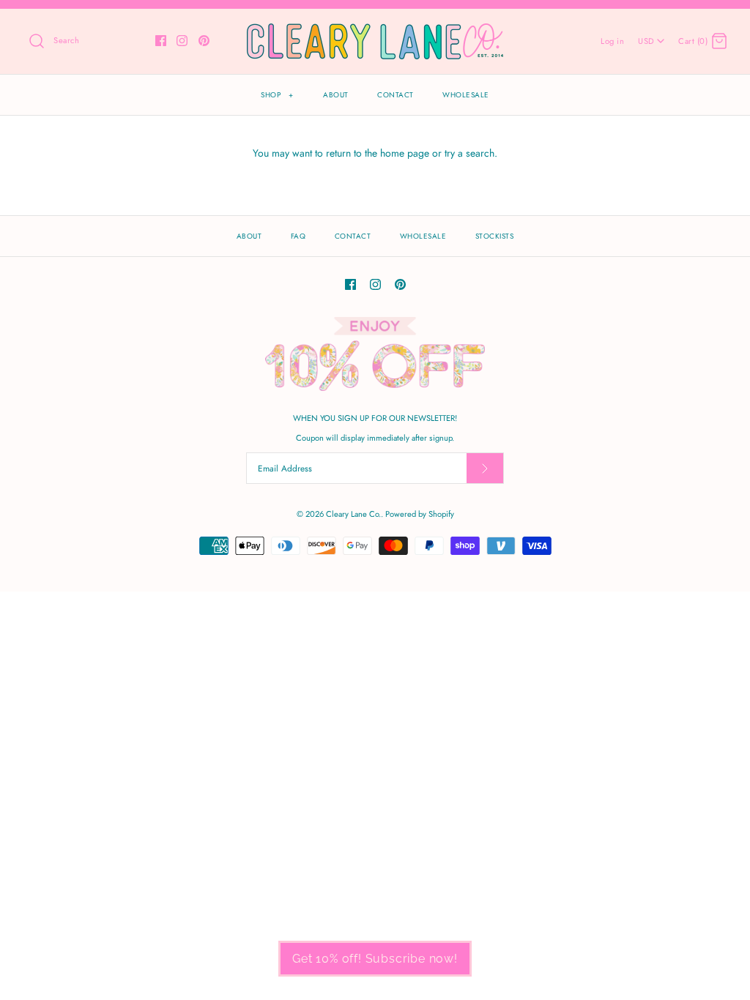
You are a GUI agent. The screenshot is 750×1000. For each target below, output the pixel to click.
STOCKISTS (494, 236)
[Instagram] (182, 40)
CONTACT (395, 94)
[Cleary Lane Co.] (375, 31)
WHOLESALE (465, 94)
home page (404, 153)
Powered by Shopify (419, 514)
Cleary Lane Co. (353, 514)
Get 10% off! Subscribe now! (375, 959)
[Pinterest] (203, 40)
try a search (469, 153)
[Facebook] (160, 40)
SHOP (277, 94)
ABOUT (336, 94)
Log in (612, 41)
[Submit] (485, 468)
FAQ (298, 236)
